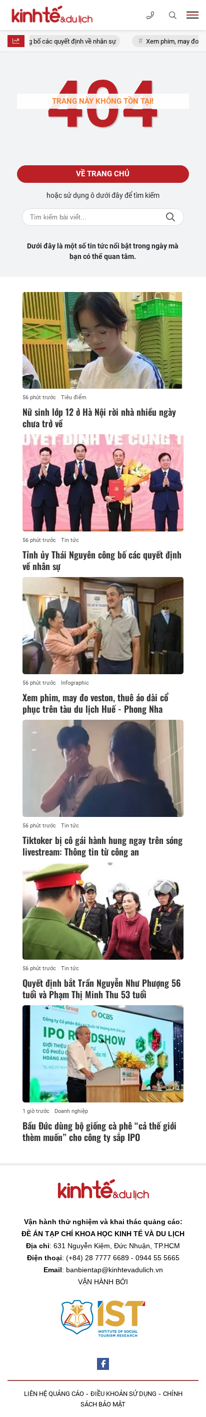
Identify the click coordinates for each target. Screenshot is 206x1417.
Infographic (75, 683)
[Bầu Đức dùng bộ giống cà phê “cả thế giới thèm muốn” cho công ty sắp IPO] (103, 1053)
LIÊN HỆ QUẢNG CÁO (54, 1393)
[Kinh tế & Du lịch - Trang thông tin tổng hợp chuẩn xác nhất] (58, 15)
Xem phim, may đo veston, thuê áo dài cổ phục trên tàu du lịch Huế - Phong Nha (95, 703)
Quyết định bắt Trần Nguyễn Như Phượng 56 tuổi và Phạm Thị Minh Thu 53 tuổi (101, 988)
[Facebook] (103, 1364)
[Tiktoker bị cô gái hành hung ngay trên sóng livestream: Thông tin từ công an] (103, 768)
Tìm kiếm (170, 217)
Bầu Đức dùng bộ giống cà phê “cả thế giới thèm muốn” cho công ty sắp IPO (99, 1131)
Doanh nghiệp (71, 1111)
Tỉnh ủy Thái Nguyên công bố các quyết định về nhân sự (102, 560)
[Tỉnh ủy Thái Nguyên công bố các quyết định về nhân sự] (103, 482)
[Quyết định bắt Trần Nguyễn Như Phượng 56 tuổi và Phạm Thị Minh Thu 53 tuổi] (103, 911)
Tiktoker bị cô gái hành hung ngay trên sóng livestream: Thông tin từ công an (102, 845)
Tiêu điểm (73, 397)
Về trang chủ (103, 173)
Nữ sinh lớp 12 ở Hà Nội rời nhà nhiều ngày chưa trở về (99, 417)
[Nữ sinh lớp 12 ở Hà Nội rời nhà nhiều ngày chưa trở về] (103, 340)
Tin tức (70, 540)
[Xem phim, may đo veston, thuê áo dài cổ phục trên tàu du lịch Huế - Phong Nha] (103, 625)
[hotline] (150, 15)
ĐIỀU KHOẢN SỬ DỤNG (123, 1393)
